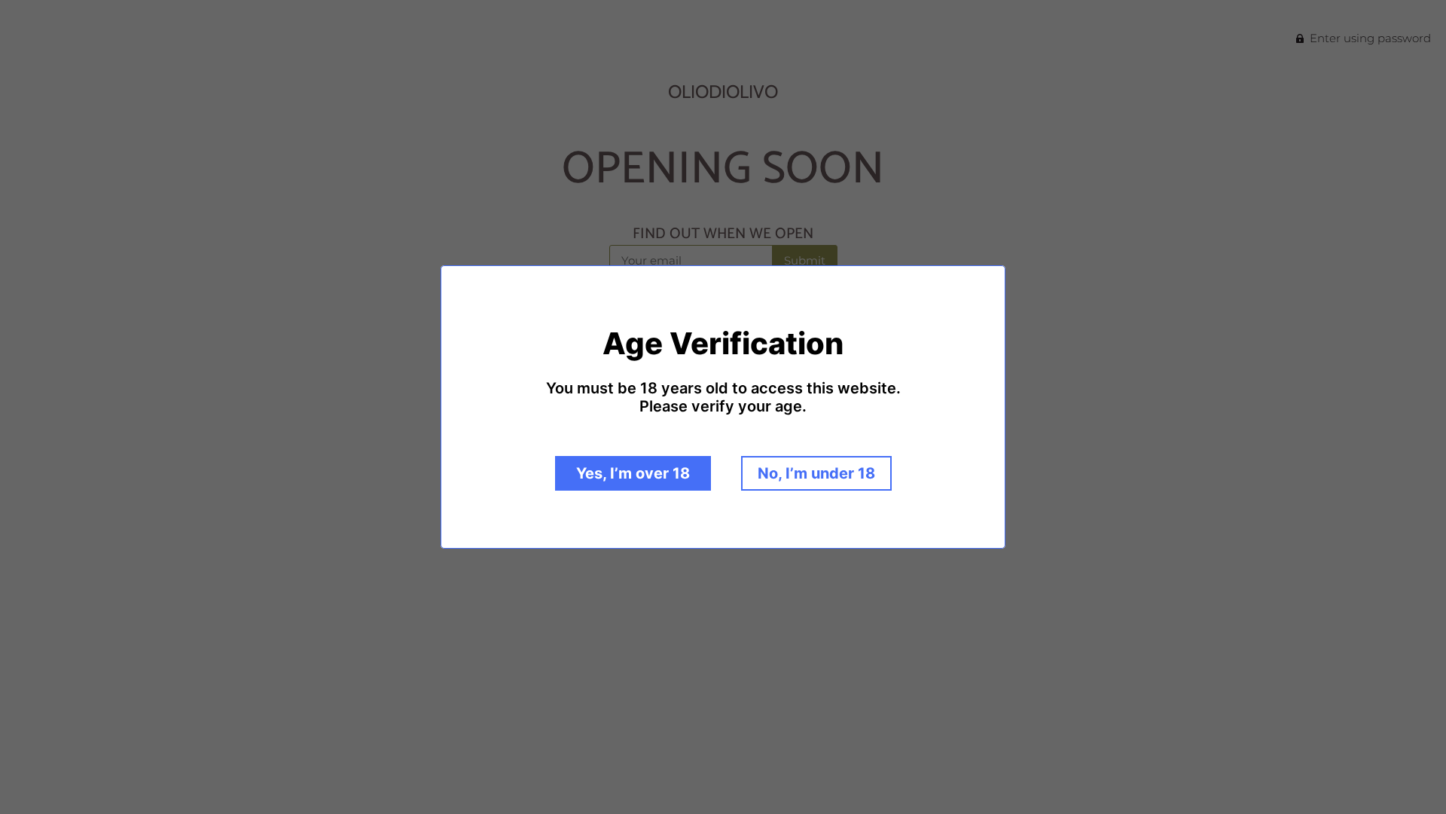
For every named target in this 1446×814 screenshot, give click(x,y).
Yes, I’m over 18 (633, 473)
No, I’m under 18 (816, 473)
